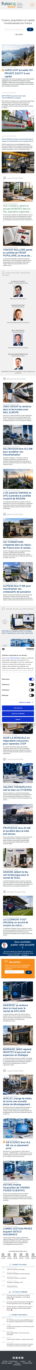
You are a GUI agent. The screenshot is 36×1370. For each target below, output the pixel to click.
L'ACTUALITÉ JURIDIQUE (19, 1292)
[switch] (31, 684)
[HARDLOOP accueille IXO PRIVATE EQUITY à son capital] (18, 55)
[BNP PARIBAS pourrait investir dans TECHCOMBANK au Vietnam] (18, 121)
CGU (29, 1361)
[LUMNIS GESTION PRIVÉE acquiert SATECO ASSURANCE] (18, 1215)
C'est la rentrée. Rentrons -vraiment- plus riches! (20, 1339)
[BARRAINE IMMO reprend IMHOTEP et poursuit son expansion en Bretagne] (18, 1035)
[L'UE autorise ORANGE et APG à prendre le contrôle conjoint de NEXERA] (18, 479)
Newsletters (17, 1365)
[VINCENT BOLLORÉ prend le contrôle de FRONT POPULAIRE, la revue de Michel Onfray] (18, 236)
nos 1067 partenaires (14, 658)
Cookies (17, 1363)
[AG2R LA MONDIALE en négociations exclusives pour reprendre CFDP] (18, 724)
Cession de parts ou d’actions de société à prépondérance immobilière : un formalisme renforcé (18, 1297)
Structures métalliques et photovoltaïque (18, 1274)
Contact (22, 1361)
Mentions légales (6, 1363)
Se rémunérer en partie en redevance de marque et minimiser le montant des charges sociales (20, 1345)
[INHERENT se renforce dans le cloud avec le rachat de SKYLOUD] (18, 991)
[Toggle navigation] (32, 5)
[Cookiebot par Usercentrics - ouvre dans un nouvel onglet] (26, 649)
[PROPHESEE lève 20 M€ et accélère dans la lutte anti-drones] (18, 814)
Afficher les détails (25, 702)
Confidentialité (27, 1363)
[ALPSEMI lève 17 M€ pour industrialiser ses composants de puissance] (18, 572)
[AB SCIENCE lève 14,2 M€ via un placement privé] (18, 1128)
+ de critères (19, 34)
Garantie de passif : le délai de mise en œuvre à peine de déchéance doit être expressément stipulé (19, 1308)
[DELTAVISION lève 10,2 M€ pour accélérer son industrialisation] (18, 435)
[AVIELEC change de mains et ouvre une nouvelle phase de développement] (18, 1084)
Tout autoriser (18, 708)
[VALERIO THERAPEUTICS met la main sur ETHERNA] (18, 773)
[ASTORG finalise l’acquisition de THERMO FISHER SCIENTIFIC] (18, 1171)
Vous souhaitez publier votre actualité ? (22, 945)
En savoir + (25, 955)
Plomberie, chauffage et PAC (15, 1282)
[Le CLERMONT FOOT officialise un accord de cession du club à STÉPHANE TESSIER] (18, 906)
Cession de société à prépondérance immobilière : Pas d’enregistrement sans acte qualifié (20, 1303)
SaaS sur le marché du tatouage (16, 1269)
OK (30, 29)
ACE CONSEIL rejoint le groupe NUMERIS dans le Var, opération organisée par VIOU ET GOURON (20, 1321)
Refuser (18, 719)
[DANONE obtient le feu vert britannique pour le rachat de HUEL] (18, 858)
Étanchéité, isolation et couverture (16, 1278)
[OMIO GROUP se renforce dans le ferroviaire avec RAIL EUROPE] (18, 393)
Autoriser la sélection (18, 713)
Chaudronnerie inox (12, 1287)
